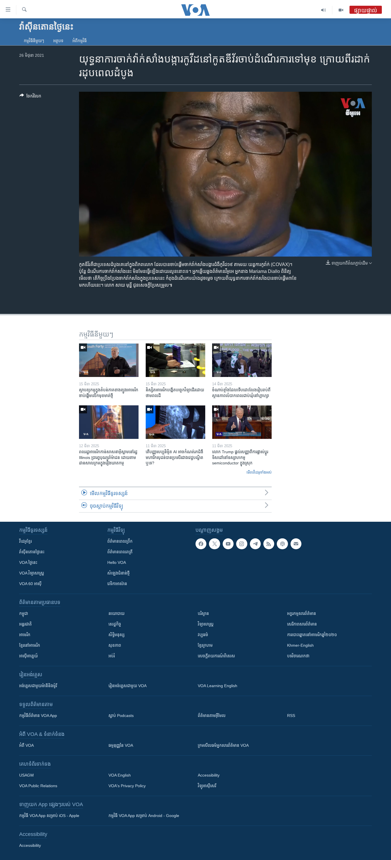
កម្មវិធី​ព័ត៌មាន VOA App (38, 715)
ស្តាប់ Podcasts (121, 715)
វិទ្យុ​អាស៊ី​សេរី (207, 785)
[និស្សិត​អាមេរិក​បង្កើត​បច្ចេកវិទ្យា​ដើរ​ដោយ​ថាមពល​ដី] (175, 360)
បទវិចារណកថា (298, 656)
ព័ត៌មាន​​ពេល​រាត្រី (120, 552)
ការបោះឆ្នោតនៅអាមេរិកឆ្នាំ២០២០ (312, 634)
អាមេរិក (24, 634)
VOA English (119, 775)
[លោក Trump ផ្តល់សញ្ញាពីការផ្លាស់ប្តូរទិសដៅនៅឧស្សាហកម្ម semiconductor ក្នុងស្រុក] (242, 422)
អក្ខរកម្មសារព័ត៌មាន (301, 613)
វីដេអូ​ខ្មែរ (25, 541)
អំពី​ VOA (26, 745)
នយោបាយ (116, 613)
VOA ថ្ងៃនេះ (28, 562)
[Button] (30, 97)
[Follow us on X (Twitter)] (214, 543)
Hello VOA (116, 562)
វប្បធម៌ (203, 634)
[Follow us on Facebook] (201, 543)
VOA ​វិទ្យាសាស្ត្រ (31, 573)
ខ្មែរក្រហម (205, 645)
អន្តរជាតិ (25, 624)
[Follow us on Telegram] (255, 543)
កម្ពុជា (23, 613)
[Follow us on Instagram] (241, 543)
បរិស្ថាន (203, 613)
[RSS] (268, 543)
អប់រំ (111, 656)
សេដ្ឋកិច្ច (114, 624)
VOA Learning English (217, 685)
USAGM (26, 775)
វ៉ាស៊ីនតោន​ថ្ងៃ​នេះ (31, 552)
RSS (291, 715)
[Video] (340, 10)
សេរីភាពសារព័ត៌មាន (302, 624)
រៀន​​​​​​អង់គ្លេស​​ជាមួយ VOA (127, 685)
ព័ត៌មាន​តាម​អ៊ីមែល (212, 715)
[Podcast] (282, 543)
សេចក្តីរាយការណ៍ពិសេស (216, 656)
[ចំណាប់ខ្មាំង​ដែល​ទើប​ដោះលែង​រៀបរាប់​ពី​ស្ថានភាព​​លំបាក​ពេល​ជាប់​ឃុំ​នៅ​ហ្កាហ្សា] (242, 360)
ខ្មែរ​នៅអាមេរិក (29, 645)
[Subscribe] (296, 543)
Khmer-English (300, 645)
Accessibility (209, 775)
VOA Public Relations (38, 785)
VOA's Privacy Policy (127, 785)
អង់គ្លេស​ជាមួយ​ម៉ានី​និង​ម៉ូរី (38, 685)
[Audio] (323, 10)
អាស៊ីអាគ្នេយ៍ (28, 656)
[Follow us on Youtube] (228, 543)
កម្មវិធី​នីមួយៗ (34, 40)
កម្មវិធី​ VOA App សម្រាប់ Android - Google (143, 815)
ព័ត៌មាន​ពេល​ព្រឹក (120, 541)
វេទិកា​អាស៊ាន (117, 583)
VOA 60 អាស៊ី (30, 583)
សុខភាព (114, 645)
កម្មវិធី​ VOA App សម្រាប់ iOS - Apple (49, 815)
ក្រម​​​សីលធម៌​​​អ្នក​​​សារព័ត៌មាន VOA (223, 745)
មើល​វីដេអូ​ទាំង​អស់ (259, 472)
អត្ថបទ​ (58, 40)
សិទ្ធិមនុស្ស (116, 634)
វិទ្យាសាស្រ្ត (206, 624)
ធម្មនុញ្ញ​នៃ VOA (120, 745)
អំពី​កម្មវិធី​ (79, 40)
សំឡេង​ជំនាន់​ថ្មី (118, 573)
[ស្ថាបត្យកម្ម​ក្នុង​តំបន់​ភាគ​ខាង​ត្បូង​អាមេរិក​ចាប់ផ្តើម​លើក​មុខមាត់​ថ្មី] (109, 360)
